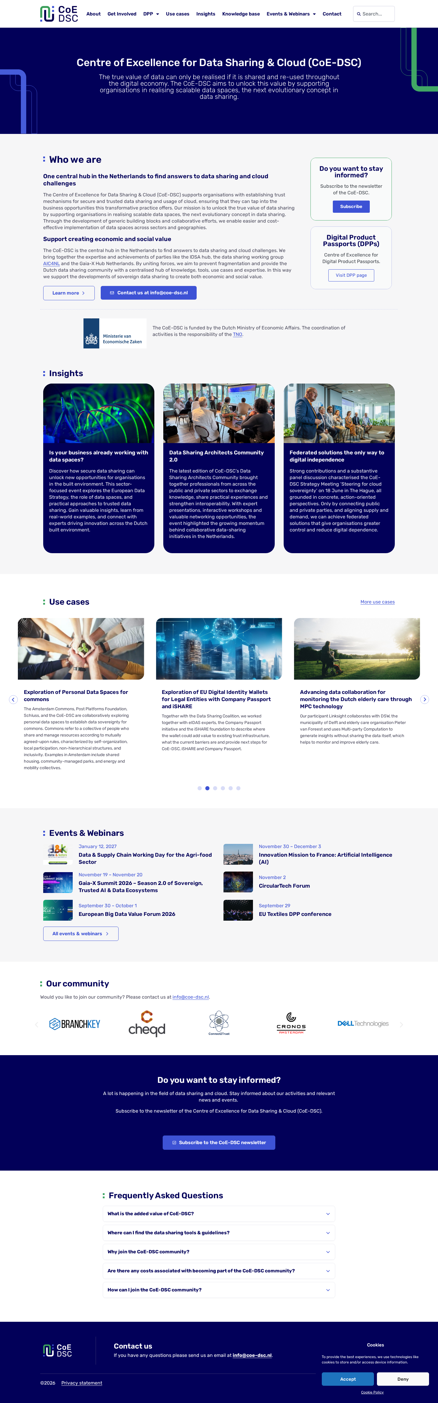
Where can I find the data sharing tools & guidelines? (169, 1232)
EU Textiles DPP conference (295, 914)
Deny (403, 1379)
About (93, 14)
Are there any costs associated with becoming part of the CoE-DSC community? (201, 1271)
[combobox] (374, 14)
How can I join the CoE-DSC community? (155, 1290)
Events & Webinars (288, 14)
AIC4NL (51, 263)
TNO (237, 334)
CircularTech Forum (284, 886)
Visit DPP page (351, 275)
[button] (13, 699)
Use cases (178, 14)
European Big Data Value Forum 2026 (127, 914)
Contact (332, 14)
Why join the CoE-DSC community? (149, 1252)
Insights (205, 14)
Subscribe (351, 206)
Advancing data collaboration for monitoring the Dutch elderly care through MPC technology (356, 699)
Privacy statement (81, 1383)
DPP (148, 14)
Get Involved (122, 14)
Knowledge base (241, 14)
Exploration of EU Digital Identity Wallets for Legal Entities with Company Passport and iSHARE (216, 699)
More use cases (378, 602)
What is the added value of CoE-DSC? (151, 1213)
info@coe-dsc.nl (191, 997)
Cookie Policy (372, 1392)
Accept (348, 1379)
